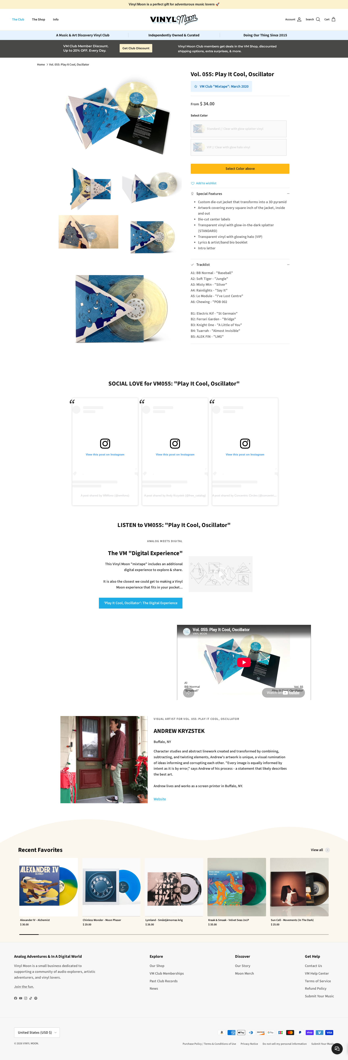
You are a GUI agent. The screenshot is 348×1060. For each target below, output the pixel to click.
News (154, 988)
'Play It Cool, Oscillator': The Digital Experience (140, 603)
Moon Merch (244, 973)
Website (160, 799)
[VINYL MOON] (174, 19)
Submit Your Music (319, 996)
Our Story (242, 965)
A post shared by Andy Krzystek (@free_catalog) (175, 495)
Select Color (199, 115)
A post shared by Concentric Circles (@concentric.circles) (248, 495)
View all (317, 850)
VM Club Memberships (167, 973)
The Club (18, 19)
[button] (221, 573)
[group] (48, 894)
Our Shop (157, 965)
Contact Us (313, 965)
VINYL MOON (30, 1044)
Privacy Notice (249, 1044)
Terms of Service (318, 981)
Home (41, 64)
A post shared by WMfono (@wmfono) (105, 495)
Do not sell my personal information (285, 1044)
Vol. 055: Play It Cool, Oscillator (69, 64)
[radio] (239, 129)
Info (56, 19)
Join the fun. (24, 986)
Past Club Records (164, 981)
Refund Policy (315, 988)
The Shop (38, 19)
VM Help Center (317, 973)
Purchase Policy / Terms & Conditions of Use (209, 1044)
